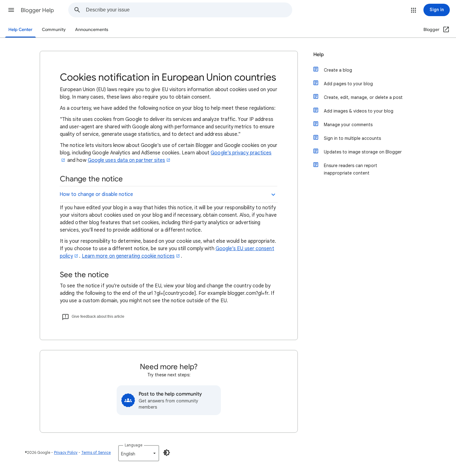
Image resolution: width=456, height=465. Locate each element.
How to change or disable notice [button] (96, 194)
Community (54, 29)
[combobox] (189, 10)
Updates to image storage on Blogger (363, 152)
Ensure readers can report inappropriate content (350, 169)
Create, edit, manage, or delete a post (363, 97)
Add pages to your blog (348, 83)
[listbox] (138, 453)
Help (318, 54)
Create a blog (338, 70)
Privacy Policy (66, 452)
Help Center (20, 29)
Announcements (91, 29)
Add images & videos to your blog (358, 111)
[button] (11, 9)
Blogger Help (37, 10)
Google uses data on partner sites (126, 160)
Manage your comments (348, 124)
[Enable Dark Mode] (166, 452)
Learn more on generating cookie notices (128, 256)
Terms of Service (96, 452)
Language (133, 445)
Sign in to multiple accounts (352, 138)
